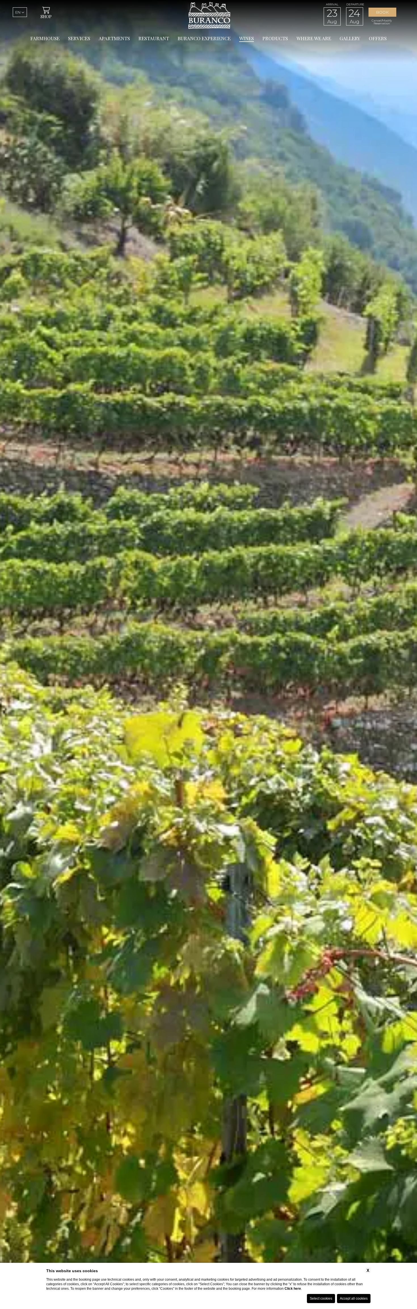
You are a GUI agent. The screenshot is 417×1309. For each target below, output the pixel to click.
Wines (246, 38)
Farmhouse (45, 38)
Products (275, 38)
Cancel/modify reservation (382, 22)
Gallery (350, 38)
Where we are (313, 38)
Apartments (114, 38)
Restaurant (153, 38)
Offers (378, 38)
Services (79, 38)
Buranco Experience (204, 38)
